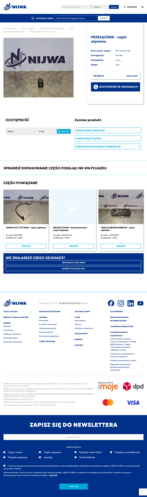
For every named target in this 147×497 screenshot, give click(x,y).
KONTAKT (65, 132)
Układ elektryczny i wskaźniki (52, 28)
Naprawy (7, 326)
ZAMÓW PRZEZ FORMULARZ (90, 130)
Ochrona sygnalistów (121, 326)
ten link (53, 475)
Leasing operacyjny (47, 328)
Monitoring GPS (46, 332)
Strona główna (9, 28)
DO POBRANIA (116, 311)
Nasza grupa (80, 320)
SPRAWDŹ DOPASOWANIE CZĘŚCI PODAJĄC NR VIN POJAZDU (55, 168)
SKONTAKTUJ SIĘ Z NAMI (73, 262)
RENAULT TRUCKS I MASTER (15, 317)
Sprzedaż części (10, 338)
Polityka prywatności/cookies (123, 360)
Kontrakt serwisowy (48, 324)
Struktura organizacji (84, 328)
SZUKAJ (114, 7)
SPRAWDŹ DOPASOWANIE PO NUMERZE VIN (98, 146)
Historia (78, 324)
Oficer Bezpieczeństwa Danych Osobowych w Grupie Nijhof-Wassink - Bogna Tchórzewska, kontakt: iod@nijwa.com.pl (123, 344)
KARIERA (79, 339)
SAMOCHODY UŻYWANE (49, 311)
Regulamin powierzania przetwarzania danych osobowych (120, 367)
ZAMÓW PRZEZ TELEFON (88, 138)
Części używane (28, 28)
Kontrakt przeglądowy (49, 336)
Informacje (8, 330)
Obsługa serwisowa (12, 334)
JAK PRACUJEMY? (82, 311)
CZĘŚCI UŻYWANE (47, 341)
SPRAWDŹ (26, 246)
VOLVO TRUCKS (10, 311)
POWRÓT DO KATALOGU (73, 268)
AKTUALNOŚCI (81, 333)
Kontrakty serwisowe (12, 342)
